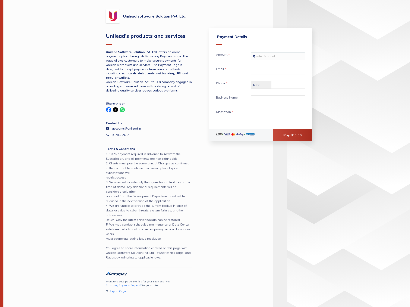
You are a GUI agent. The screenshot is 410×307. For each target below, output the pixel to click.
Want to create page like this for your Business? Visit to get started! (138, 286)
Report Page (117, 291)
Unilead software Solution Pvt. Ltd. (154, 16)
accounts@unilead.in (126, 128)
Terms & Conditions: (121, 149)
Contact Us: (114, 123)
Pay (292, 135)
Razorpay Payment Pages (122, 285)
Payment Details (232, 36)
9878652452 (120, 135)
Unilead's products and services (145, 36)
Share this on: (116, 103)
